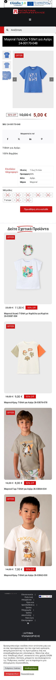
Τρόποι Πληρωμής (26, 608)
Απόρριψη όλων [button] (12, 674)
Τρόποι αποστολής (26, 614)
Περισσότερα (27, 674)
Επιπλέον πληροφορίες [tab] (10, 170)
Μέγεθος (7, 190)
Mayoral (33, 182)
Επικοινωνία (27, 594)
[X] (19, 139)
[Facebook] (7, 139)
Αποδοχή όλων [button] (31, 668)
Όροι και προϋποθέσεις (28, 603)
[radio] (7, 195)
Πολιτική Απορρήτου (27, 598)
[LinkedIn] (30, 139)
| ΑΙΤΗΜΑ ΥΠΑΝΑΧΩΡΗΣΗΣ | (30, 636)
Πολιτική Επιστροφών (27, 619)
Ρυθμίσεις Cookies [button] (12, 668)
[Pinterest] (41, 139)
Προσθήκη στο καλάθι (36, 209)
